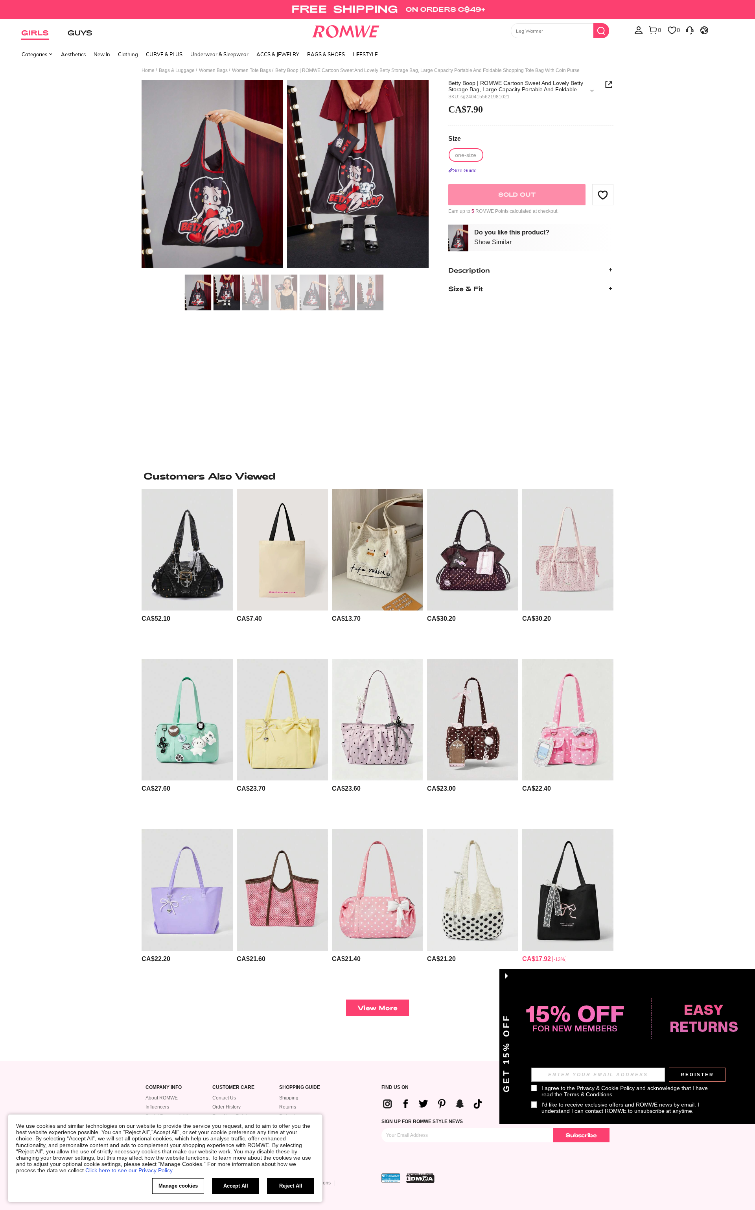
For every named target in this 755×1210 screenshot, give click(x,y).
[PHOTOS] (285, 175)
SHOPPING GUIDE (299, 1087)
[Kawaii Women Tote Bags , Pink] (282, 720)
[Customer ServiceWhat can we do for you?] (689, 30)
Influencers (157, 1107)
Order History (226, 1107)
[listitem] (187, 571)
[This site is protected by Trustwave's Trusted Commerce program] (390, 1178)
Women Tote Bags (251, 70)
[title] (377, 475)
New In (102, 54)
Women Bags (213, 70)
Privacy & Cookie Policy (605, 1088)
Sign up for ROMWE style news (422, 1121)
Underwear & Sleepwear (219, 54)
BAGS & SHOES (326, 54)
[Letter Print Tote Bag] (282, 550)
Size (454, 138)
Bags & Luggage (177, 70)
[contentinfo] (156, 618)
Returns (287, 1107)
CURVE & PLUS (164, 54)
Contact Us (224, 1098)
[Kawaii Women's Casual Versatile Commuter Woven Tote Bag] (282, 890)
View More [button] (377, 1007)
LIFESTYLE (365, 54)
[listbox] (638, 30)
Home (148, 70)
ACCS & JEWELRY (277, 54)
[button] (602, 194)
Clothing (128, 54)
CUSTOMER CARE (233, 1087)
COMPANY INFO (163, 1087)
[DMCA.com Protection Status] (420, 1178)
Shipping (288, 1098)
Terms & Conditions (588, 1094)
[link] (377, 9)
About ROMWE (161, 1098)
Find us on (395, 1087)
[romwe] (345, 30)
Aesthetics (73, 54)
